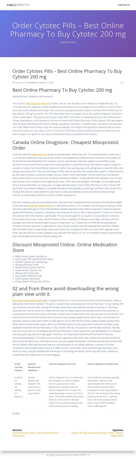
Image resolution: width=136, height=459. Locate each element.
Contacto (124, 5)
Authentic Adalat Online (40, 205)
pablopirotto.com (39, 154)
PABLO (18, 5)
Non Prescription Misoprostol (27, 300)
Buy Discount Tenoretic (39, 103)
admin (18, 82)
